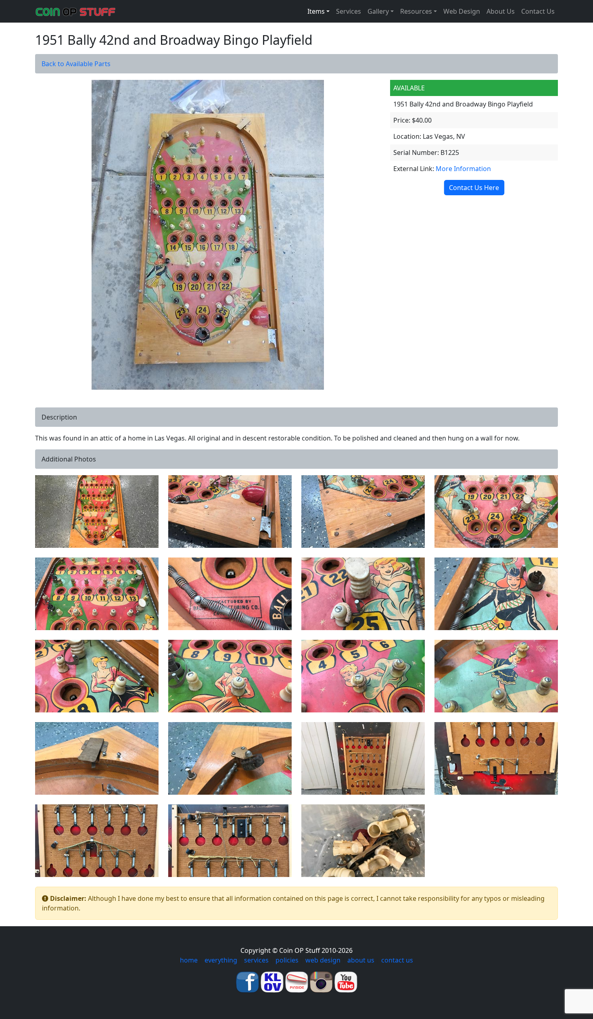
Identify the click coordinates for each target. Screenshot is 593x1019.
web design (322, 960)
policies (287, 960)
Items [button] (316, 11)
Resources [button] (416, 11)
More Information (463, 168)
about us (360, 960)
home (189, 960)
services (256, 960)
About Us (501, 11)
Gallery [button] (378, 11)
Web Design (461, 11)
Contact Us (538, 11)
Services (348, 11)
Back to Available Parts (76, 63)
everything (221, 960)
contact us (397, 960)
